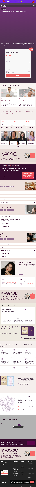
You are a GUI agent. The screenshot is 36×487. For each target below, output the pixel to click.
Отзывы (22, 466)
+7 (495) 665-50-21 (32, 5)
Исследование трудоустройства (30, 465)
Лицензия (29, 477)
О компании (7, 3)
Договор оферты (30, 469)
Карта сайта (22, 472)
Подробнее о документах (24, 384)
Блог (21, 471)
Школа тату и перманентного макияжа (15, 475)
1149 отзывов (7, 472)
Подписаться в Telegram (30, 441)
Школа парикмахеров (15, 471)
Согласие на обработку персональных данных (31, 473)
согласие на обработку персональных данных (16, 482)
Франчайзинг (22, 467)
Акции (17, 3)
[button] (17, 146)
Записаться (18, 75)
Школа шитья (14, 468)
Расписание (14, 3)
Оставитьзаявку (32, 155)
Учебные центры (30, 467)
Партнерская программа (22, 474)
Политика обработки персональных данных (31, 471)
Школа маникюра (15, 462)
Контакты (11, 3)
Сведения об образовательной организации (30, 463)
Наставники (20, 3)
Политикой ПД (13, 483)
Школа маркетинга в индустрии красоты (15, 473)
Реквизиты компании (30, 468)
